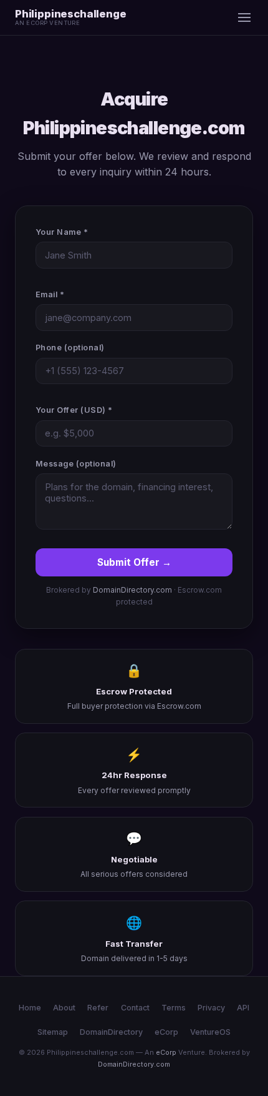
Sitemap (52, 1032)
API (243, 1007)
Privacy (211, 1007)
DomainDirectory (111, 1032)
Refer (97, 1007)
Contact (135, 1007)
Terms (173, 1007)
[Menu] (244, 17)
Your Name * (62, 232)
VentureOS (210, 1032)
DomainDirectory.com (132, 590)
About (64, 1007)
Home (30, 1007)
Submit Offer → (134, 562)
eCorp (166, 1032)
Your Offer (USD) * (74, 410)
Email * (50, 294)
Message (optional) (76, 463)
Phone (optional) (70, 347)
